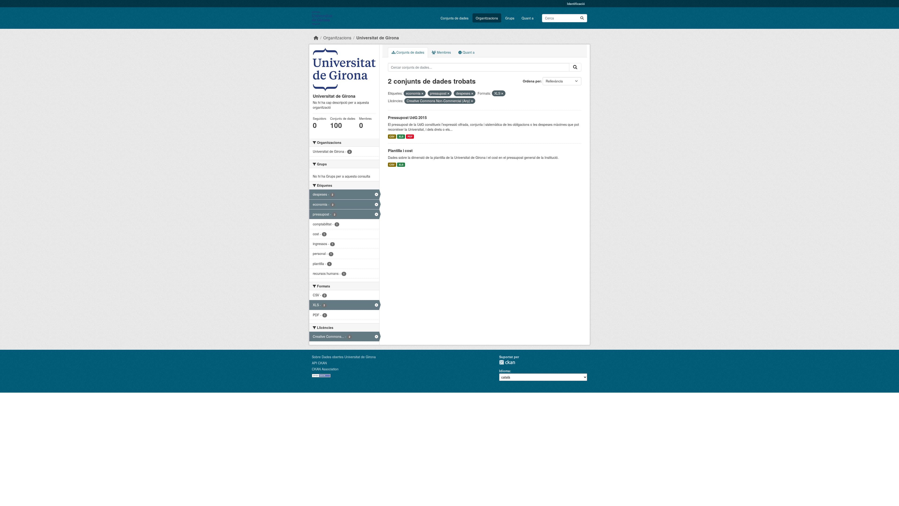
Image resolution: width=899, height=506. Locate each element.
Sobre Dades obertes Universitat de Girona (344, 356)
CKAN (507, 362)
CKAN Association (325, 369)
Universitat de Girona (377, 38)
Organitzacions (487, 18)
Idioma (504, 370)
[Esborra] (422, 93)
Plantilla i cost (400, 150)
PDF (410, 136)
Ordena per (532, 81)
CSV (391, 136)
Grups (509, 18)
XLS (401, 136)
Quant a (528, 18)
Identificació (576, 3)
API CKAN (319, 363)
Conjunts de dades (454, 18)
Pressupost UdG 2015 (407, 117)
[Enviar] (582, 18)
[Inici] (316, 38)
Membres (443, 52)
